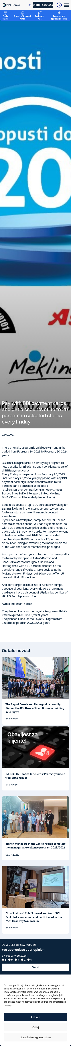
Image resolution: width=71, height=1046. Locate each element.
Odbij (35, 1027)
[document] (35, 523)
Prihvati (35, 1017)
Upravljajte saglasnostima (35, 1037)
